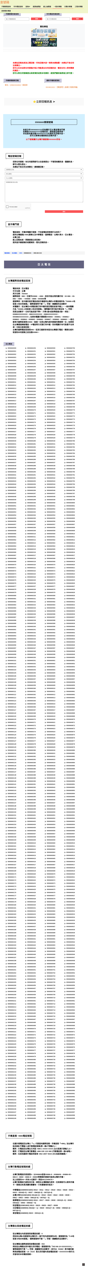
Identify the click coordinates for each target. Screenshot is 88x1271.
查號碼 (4, 2)
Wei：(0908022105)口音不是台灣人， (19, 85)
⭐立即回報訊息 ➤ (44, 101)
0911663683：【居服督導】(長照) (58, 87)
